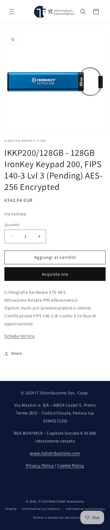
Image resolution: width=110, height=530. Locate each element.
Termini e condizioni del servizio (58, 517)
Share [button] (16, 353)
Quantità (11, 224)
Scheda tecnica (19, 336)
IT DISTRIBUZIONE (52, 501)
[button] (11, 11)
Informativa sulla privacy (85, 509)
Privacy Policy (40, 465)
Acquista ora (55, 274)
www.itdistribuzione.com (55, 453)
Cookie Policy (70, 465)
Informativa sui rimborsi (41, 509)
